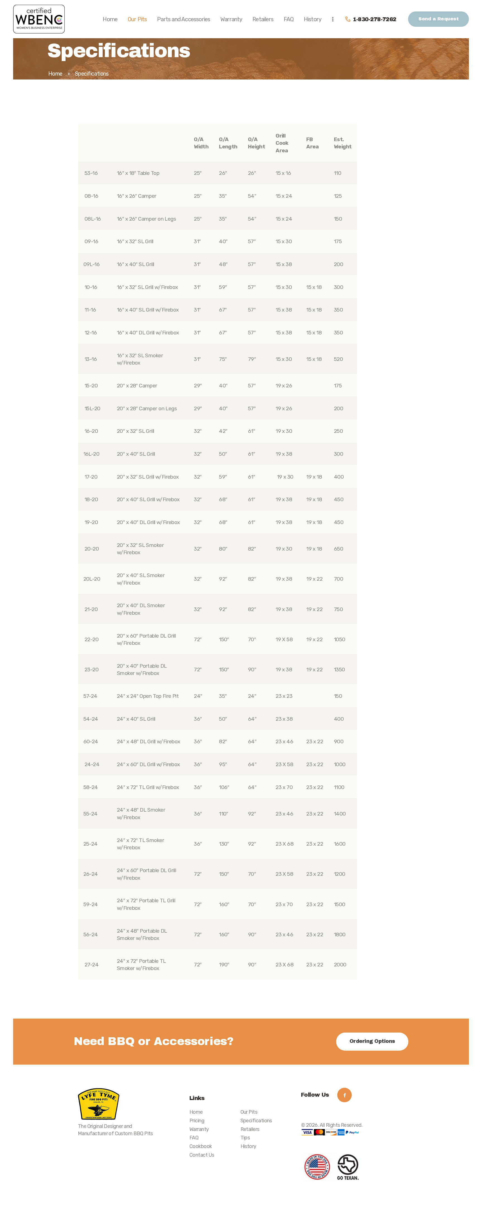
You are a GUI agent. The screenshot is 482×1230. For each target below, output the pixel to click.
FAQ (193, 1137)
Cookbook (200, 1146)
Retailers (249, 1129)
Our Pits (248, 1112)
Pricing (196, 1120)
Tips (245, 1137)
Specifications (256, 1120)
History (248, 1146)
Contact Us (201, 1155)
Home (55, 73)
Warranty (199, 1129)
